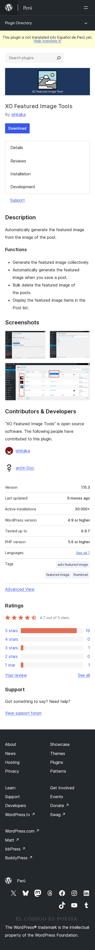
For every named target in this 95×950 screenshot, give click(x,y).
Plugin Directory (18, 23)
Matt (12, 840)
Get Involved (62, 787)
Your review (16, 675)
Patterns (58, 771)
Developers (15, 805)
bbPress (15, 848)
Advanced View (19, 589)
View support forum (23, 713)
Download (17, 128)
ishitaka (18, 114)
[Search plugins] (59, 58)
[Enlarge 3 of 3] (83, 369)
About (10, 744)
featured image (57, 575)
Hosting (12, 762)
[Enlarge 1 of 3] (38, 337)
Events (56, 796)
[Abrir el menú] (87, 7)
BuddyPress (19, 857)
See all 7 (83, 553)
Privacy (12, 771)
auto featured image (73, 564)
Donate (59, 805)
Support (17, 200)
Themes (57, 753)
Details (16, 147)
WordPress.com (22, 831)
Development (22, 186)
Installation (20, 173)
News (10, 753)
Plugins (56, 762)
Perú (21, 880)
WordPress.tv (20, 814)
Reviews (18, 160)
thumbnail (80, 575)
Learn (10, 787)
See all (84, 675)
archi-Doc (25, 467)
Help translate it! (47, 41)
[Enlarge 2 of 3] (83, 337)
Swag (58, 814)
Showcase (60, 744)
